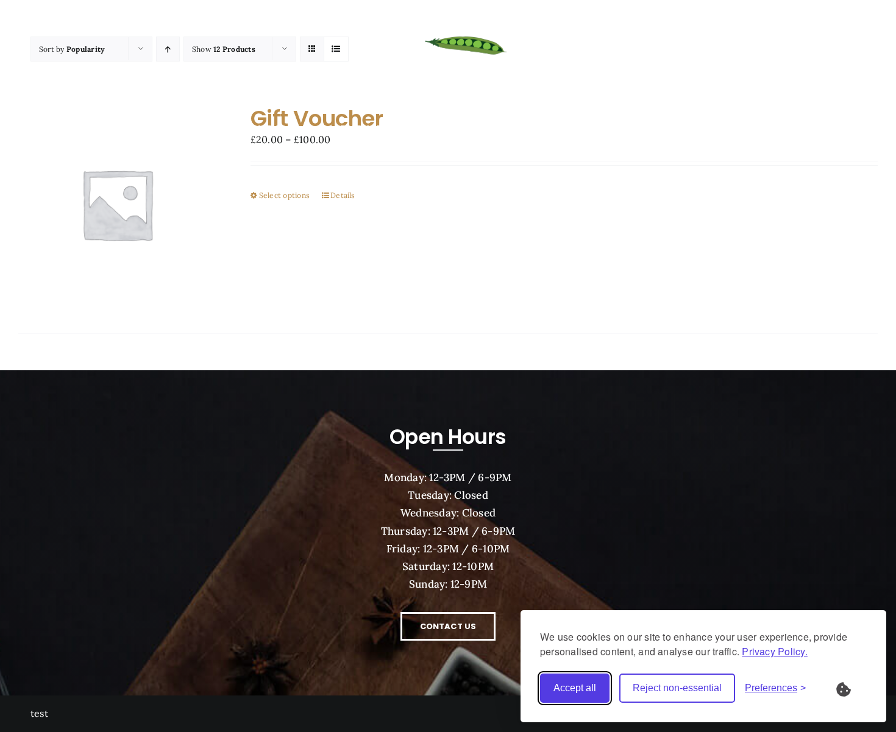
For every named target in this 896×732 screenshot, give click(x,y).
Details (342, 195)
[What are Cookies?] (851, 688)
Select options (284, 195)
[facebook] (23, 17)
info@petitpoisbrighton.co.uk (812, 17)
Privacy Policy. (775, 651)
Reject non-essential (677, 688)
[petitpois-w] (448, 39)
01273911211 (714, 17)
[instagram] (46, 17)
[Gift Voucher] (117, 204)
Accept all (574, 688)
